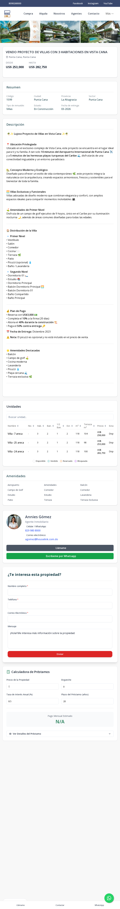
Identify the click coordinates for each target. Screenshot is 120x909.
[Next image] (114, 32)
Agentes (76, 13)
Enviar (60, 654)
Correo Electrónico (18, 612)
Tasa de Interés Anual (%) (19, 694)
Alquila (43, 13)
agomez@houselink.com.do (41, 539)
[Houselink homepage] (7, 13)
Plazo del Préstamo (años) (75, 694)
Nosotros (59, 13)
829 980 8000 (32, 530)
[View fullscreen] (114, 37)
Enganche (66, 680)
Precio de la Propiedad (17, 680)
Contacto (93, 13)
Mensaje (12, 626)
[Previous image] (5, 32)
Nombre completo (18, 586)
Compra (28, 13)
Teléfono (13, 599)
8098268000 (15, 3)
